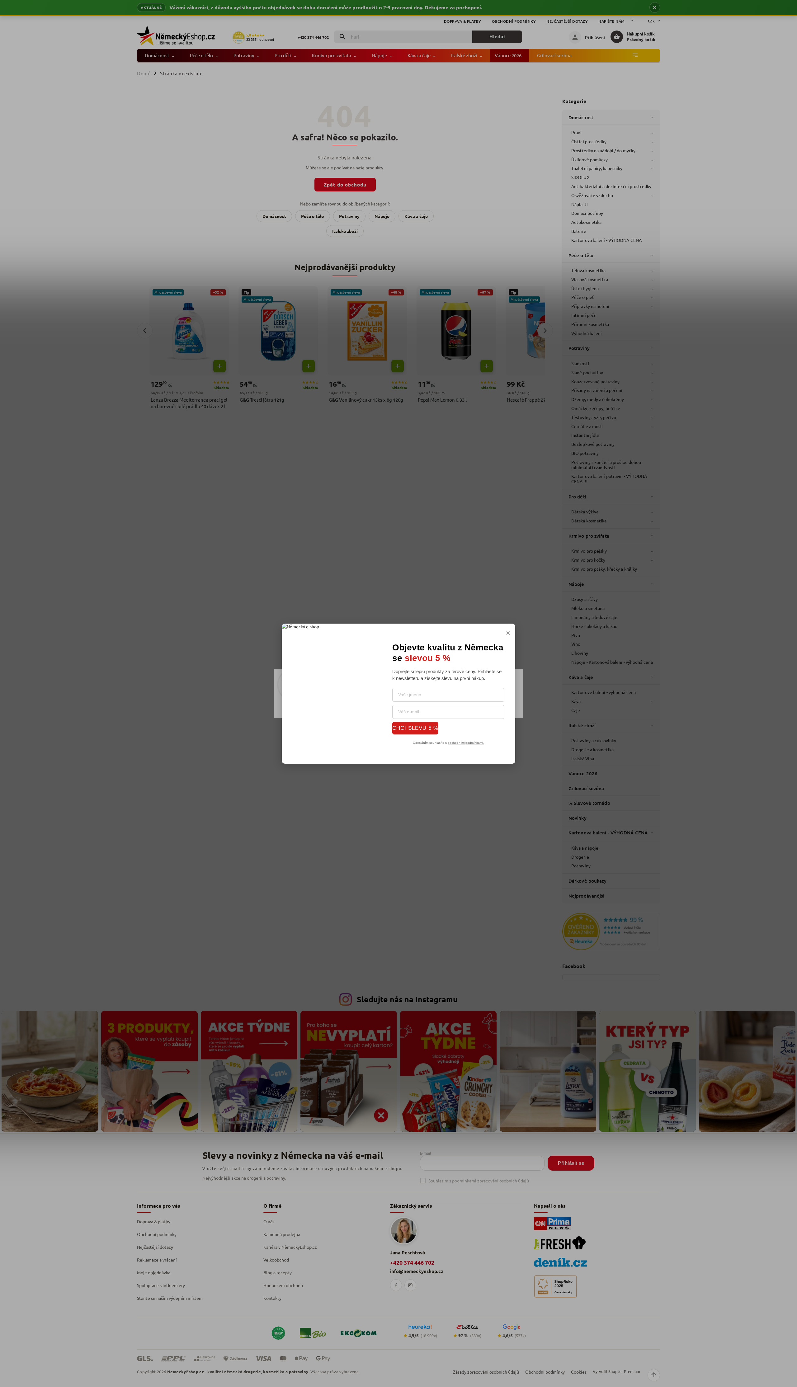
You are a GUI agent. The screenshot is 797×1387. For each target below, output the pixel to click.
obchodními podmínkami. (466, 742)
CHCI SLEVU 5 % (415, 728)
